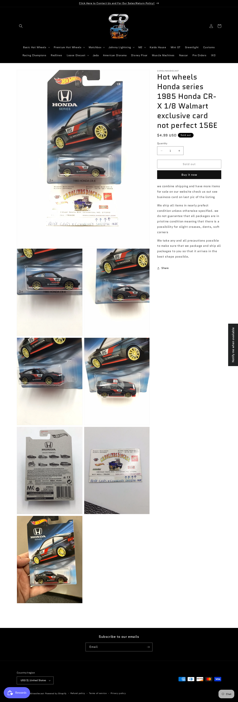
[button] (21, 26)
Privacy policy (118, 693)
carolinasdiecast (35, 693)
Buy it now (189, 175)
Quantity (162, 143)
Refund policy (77, 693)
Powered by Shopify (56, 693)
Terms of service (98, 693)
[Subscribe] (148, 647)
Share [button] (165, 268)
